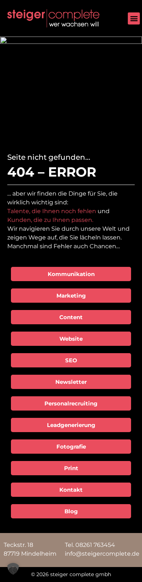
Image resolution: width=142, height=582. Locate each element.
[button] (134, 18)
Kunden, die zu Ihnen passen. (50, 219)
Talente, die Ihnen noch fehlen (51, 211)
